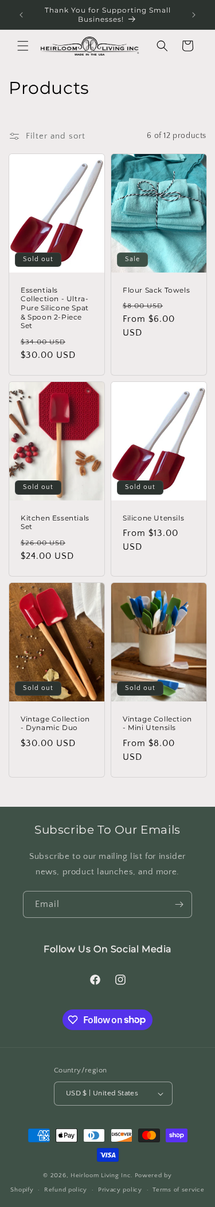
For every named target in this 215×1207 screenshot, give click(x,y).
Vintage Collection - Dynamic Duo (55, 723)
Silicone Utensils (153, 517)
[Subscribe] (178, 904)
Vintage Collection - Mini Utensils (157, 723)
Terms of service (178, 1189)
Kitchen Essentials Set (55, 522)
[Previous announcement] (21, 14)
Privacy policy (120, 1189)
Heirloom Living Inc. (102, 1175)
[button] (23, 45)
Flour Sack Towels (156, 290)
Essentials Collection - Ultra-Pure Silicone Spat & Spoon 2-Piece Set (55, 308)
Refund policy (65, 1189)
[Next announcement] (193, 14)
